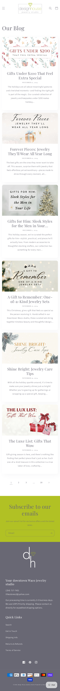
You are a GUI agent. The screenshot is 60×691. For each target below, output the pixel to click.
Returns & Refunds (14, 644)
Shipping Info (12, 637)
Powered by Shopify (41, 685)
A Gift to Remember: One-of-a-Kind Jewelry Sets (30, 299)
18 (41, 482)
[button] (3, 8)
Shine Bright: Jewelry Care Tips (30, 371)
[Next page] (49, 482)
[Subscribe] (51, 533)
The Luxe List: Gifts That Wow (30, 443)
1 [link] (11, 482)
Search (9, 624)
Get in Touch (11, 631)
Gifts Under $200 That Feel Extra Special (30, 75)
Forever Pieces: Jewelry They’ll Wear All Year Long (30, 151)
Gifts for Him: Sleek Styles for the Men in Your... (30, 223)
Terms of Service (13, 650)
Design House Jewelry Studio (26, 685)
